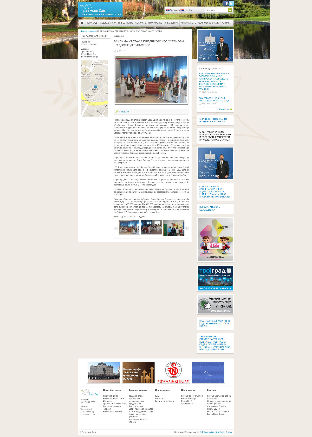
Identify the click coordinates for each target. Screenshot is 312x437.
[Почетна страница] (100, 16)
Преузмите (124, 112)
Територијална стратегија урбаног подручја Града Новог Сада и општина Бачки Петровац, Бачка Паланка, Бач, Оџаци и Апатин (215, 343)
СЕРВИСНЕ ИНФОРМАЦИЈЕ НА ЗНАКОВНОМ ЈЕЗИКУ (213, 120)
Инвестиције (125, 23)
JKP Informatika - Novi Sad (212, 432)
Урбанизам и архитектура (115, 404)
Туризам (107, 409)
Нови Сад (91, 23)
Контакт (226, 23)
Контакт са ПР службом (192, 396)
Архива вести (187, 404)
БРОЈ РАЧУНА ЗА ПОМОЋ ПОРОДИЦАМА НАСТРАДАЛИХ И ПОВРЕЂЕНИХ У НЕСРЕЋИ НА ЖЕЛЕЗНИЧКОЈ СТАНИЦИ (215, 136)
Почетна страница (82, 23)
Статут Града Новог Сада (141, 411)
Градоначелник (136, 396)
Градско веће (135, 404)
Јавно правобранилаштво (141, 409)
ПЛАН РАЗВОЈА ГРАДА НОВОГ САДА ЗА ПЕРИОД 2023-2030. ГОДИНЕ (215, 323)
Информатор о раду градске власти (200, 23)
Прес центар (171, 23)
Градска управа (107, 23)
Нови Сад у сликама (112, 411)
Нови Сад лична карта (113, 398)
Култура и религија (112, 406)
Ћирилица (175, 10)
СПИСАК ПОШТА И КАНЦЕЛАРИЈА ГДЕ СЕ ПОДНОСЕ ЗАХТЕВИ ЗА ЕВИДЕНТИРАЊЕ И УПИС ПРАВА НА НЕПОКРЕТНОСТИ (214, 191)
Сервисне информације (148, 23)
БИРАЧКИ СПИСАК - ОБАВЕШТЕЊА (209, 208)
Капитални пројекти (164, 401)
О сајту (229, 432)
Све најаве (224, 109)
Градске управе (136, 406)
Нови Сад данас (112, 390)
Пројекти (159, 398)
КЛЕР (157, 396)
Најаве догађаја (209, 68)
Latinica (188, 10)
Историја (107, 401)
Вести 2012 (186, 401)
